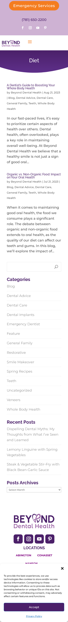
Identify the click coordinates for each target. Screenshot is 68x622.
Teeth (32, 103)
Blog (11, 98)
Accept (34, 607)
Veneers (13, 400)
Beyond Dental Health (26, 92)
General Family (17, 103)
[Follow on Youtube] (38, 28)
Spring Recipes (19, 371)
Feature (13, 334)
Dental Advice (25, 98)
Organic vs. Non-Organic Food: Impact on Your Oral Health (34, 176)
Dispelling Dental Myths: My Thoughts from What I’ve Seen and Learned (32, 434)
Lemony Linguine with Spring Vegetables (32, 452)
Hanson (31, 563)
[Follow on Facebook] (23, 28)
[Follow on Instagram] (30, 28)
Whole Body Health (23, 409)
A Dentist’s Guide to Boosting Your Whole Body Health (31, 86)
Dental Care (45, 98)
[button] (62, 568)
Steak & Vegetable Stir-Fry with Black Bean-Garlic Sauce (33, 467)
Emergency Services (34, 5)
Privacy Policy (34, 616)
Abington (23, 555)
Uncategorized (19, 390)
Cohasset (44, 555)
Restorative (16, 353)
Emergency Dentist (23, 324)
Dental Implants (20, 315)
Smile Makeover (20, 362)
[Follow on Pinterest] (45, 28)
